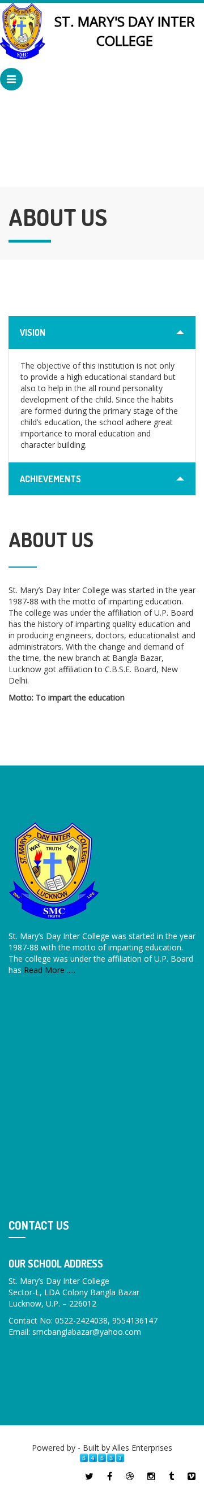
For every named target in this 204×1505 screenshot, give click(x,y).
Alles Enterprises (142, 1447)
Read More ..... (49, 970)
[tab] (102, 332)
